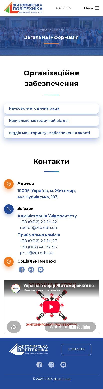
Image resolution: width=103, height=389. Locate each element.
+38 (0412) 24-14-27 (38, 240)
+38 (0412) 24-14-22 (38, 221)
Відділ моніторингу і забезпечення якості (49, 133)
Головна (45, 30)
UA (58, 8)
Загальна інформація (51, 37)
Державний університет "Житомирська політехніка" (23, 7)
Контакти (76, 349)
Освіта (59, 30)
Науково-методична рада (34, 108)
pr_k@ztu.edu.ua (37, 252)
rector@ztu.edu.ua (38, 227)
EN (69, 8)
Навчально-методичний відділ (39, 120)
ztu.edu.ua (62, 379)
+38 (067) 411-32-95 (38, 247)
